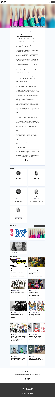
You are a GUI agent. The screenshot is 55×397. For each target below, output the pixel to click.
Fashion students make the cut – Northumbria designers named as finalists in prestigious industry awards (18, 338)
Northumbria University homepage (27, 393)
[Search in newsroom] (49, 2)
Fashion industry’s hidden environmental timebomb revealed (17, 316)
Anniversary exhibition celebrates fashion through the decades (36, 272)
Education (26, 140)
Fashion (22, 142)
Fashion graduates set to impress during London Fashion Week (36, 316)
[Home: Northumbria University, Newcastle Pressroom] (3, 2)
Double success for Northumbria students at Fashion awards (18, 293)
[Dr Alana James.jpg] (18, 246)
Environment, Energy (31, 140)
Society (34, 142)
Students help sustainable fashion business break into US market (36, 360)
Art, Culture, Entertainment (20, 140)
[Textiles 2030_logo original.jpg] (18, 233)
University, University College (28, 142)
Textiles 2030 (31, 59)
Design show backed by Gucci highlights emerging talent (17, 271)
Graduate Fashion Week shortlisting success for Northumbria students (34, 294)
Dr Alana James (26, 54)
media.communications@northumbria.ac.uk (30, 155)
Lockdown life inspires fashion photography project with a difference (18, 360)
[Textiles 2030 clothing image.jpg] (36, 233)
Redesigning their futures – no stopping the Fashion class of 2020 (36, 338)
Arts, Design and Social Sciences (21, 147)
